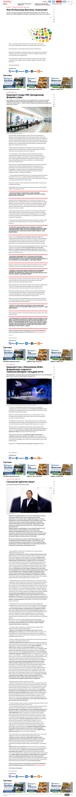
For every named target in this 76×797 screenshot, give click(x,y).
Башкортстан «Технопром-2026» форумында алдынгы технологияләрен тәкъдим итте (43, 4)
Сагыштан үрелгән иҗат (57, 3)
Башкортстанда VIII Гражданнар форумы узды (24, 4)
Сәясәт (7, 364)
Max (64, 1)
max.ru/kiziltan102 (40, 332)
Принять (67, 794)
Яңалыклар (8, 92)
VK (49, 1)
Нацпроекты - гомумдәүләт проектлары (14, 7)
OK (53, 1)
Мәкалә (5, 4)
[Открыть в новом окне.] (12, 71)
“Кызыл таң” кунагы (10, 479)
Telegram (59, 1)
